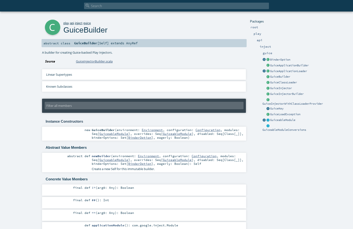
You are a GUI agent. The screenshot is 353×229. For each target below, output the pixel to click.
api (72, 23)
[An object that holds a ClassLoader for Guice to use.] (268, 83)
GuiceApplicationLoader (288, 71)
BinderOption (280, 59)
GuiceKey (277, 108)
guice (87, 23)
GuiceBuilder (280, 76)
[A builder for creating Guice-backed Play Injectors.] (268, 77)
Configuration (207, 130)
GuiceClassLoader (283, 82)
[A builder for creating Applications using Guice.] (268, 66)
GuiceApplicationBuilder (289, 65)
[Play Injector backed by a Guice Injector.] (268, 88)
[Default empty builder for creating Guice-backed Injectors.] (268, 94)
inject (78, 23)
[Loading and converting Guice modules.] (264, 120)
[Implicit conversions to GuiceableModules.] (268, 126)
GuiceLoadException (285, 114)
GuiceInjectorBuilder (287, 94)
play (66, 23)
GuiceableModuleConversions (284, 130)
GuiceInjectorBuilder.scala (94, 61)
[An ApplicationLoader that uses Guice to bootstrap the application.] (268, 71)
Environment (152, 130)
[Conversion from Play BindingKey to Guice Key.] (268, 109)
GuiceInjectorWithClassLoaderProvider (292, 103)
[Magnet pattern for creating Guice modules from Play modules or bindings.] (268, 120)
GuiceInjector (281, 88)
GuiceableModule (282, 120)
